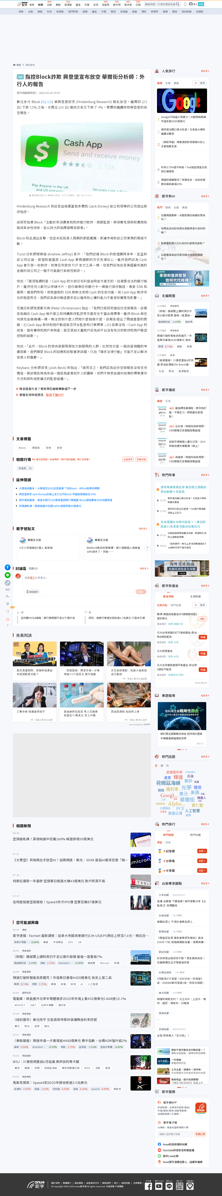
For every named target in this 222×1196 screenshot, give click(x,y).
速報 (85, 11)
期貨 (113, 11)
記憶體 (170, 851)
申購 (203, 637)
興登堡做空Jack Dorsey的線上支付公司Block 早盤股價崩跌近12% (57, 494)
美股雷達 (30, 64)
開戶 (203, 619)
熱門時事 (73, 11)
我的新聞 (186, 11)
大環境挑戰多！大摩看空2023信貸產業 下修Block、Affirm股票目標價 (59, 488)
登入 (195, 4)
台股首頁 (128, 459)
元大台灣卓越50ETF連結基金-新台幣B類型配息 (177, 634)
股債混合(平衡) (176, 674)
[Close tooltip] (35, 619)
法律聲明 (137, 1182)
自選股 (199, 11)
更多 (202, 83)
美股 (58, 4)
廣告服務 (79, 1182)
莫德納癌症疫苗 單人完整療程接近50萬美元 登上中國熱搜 (81, 713)
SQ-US (47, 101)
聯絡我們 (106, 1182)
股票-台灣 (173, 642)
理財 (144, 11)
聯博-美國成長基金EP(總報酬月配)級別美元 (177, 616)
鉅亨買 (117, 4)
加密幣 (105, 4)
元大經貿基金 (165, 651)
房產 (134, 11)
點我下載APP (55, 395)
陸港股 (68, 4)
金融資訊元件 (92, 1182)
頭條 (21, 11)
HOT (172, 408)
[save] (8, 612)
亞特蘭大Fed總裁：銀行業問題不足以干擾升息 (48, 618)
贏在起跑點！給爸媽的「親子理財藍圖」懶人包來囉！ (63, 459)
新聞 (40, 4)
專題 (165, 11)
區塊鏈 (124, 11)
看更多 (142, 528)
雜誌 (174, 11)
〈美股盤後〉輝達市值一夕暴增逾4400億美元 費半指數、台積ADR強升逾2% (82, 672)
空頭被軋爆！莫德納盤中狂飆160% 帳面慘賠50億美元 (50, 506)
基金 (78, 4)
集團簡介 (67, 1182)
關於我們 (55, 1182)
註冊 (201, 4)
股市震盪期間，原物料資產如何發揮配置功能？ (35, 672)
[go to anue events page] (185, 4)
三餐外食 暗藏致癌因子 (31, 711)
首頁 (31, 4)
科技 (49, 11)
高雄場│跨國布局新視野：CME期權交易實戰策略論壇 (187, 459)
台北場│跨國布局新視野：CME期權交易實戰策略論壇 (187, 428)
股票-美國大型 (175, 623)
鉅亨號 (128, 4)
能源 (172, 355)
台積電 (170, 861)
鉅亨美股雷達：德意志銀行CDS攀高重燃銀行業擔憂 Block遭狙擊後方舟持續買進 (65, 500)
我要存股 (141, 459)
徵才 (116, 1182)
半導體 (170, 870)
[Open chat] (8, 619)
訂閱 (138, 4)
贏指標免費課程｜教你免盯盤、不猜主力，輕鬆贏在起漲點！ (187, 412)
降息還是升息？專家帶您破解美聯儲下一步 (48, 389)
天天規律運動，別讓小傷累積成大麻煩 (129, 672)
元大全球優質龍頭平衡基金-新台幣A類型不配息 (177, 667)
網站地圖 (125, 1182)
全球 (95, 4)
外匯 (87, 4)
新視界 (154, 11)
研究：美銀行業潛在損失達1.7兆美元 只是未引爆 (117, 618)
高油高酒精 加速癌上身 (125, 711)
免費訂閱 (200, 1134)
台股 (49, 4)
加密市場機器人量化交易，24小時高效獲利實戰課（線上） (187, 444)
